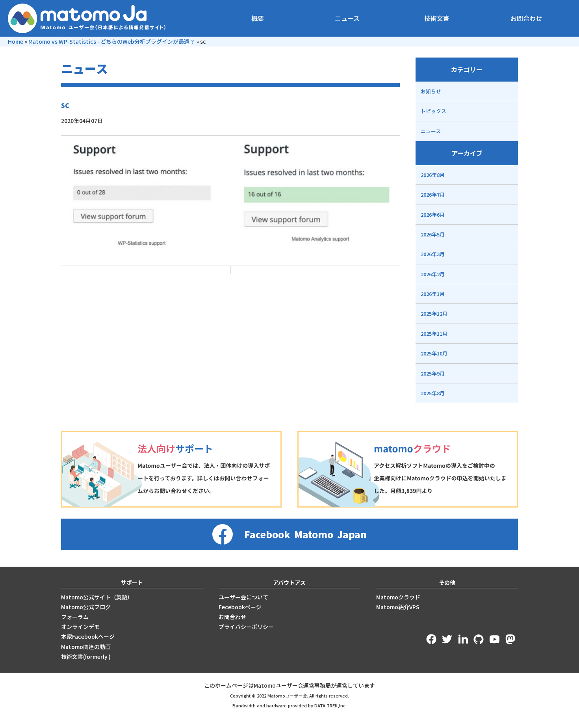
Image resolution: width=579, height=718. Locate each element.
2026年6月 (433, 214)
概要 (257, 18)
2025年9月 (433, 373)
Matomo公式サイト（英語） (97, 597)
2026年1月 (433, 294)
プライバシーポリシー (246, 627)
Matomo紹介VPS (397, 607)
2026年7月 (433, 194)
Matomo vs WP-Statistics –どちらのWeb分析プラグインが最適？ (111, 41)
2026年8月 (433, 175)
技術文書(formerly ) (86, 656)
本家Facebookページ (88, 636)
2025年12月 (434, 313)
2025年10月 (434, 353)
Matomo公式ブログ (86, 607)
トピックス (433, 111)
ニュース (347, 18)
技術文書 (436, 18)
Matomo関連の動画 (86, 647)
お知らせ (431, 91)
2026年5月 (433, 234)
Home (15, 41)
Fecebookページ (240, 607)
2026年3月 (433, 254)
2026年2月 (433, 274)
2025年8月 (433, 393)
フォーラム (75, 617)
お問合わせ (526, 18)
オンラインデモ (80, 627)
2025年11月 (434, 333)
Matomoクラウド (398, 597)
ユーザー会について (243, 597)
